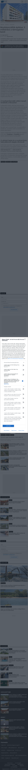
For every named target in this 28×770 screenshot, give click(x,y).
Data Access (14, 430)
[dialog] (14, 385)
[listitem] (14, 362)
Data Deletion (6, 430)
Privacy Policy (21, 430)
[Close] (25, 339)
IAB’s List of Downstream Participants (15, 358)
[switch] (23, 365)
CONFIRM (8, 425)
